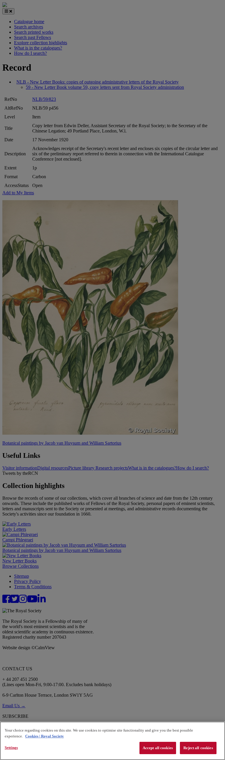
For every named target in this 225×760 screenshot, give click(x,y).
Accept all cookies (158, 748)
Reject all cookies (198, 748)
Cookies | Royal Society (44, 736)
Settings (11, 747)
